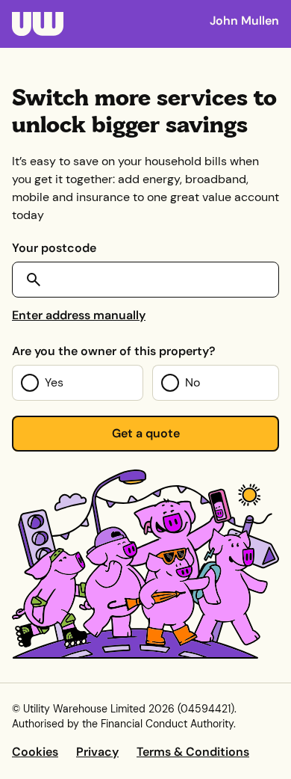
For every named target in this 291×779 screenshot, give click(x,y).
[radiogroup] (145, 383)
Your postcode (54, 248)
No (192, 382)
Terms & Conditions (193, 752)
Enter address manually (79, 315)
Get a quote (146, 433)
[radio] (77, 383)
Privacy (97, 752)
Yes (54, 382)
